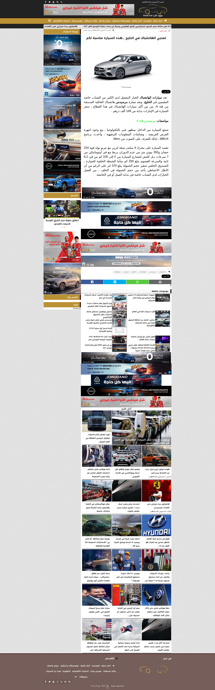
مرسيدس (122, 102)
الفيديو (74, 195)
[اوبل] (126, 207)
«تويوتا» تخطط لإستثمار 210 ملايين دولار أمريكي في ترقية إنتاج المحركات (141, 298)
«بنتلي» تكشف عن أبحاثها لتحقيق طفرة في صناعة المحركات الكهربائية (141, 323)
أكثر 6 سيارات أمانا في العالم (143, 311)
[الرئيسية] (165, 20)
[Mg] (126, 262)
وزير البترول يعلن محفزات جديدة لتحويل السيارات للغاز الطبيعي (99, 305)
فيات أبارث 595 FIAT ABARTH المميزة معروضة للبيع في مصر (100, 338)
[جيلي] (136, 221)
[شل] (126, 248)
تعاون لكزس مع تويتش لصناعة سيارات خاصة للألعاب (143, 338)
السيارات (162, 272)
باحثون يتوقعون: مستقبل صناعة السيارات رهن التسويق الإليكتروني (99, 314)
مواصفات (162, 120)
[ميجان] (126, 193)
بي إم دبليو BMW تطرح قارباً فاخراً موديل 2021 (98, 346)
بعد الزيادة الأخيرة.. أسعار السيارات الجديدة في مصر (98, 296)
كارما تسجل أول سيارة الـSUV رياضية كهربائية (100, 330)
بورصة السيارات (70, 32)
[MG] (62, 145)
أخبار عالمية (163, 31)
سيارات (157, 97)
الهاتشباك (145, 97)
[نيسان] (126, 235)
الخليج (148, 102)
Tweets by (77, 308)
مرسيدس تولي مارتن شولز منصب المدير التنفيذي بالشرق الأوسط (98, 321)
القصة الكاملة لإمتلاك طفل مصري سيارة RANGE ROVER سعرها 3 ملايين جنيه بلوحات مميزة (141, 348)
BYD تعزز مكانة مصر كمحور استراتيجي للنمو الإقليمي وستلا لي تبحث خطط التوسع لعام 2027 (161, 26)
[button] (64, 227)
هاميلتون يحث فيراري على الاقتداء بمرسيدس (88, 26)
